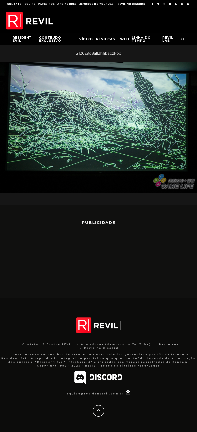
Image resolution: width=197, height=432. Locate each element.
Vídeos (86, 39)
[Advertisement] (98, 260)
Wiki (124, 39)
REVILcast (107, 39)
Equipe (29, 4)
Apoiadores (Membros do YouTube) (86, 4)
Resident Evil (22, 39)
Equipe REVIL (60, 344)
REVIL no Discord (131, 4)
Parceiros (46, 4)
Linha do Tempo (141, 39)
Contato (14, 4)
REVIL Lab (168, 39)
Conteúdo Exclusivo (50, 39)
